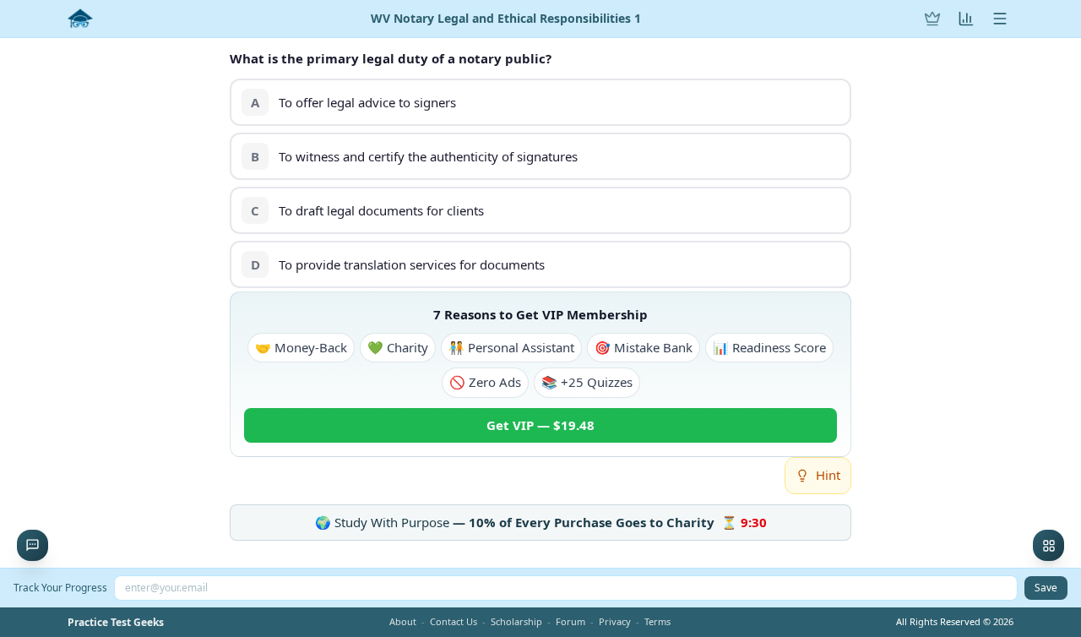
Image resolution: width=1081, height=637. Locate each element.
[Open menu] (999, 18)
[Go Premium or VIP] (932, 18)
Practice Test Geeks (116, 622)
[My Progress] (966, 18)
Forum (570, 621)
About (402, 621)
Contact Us (453, 621)
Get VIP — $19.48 (540, 424)
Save (1046, 587)
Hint (828, 474)
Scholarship (516, 621)
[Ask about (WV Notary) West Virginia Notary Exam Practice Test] (32, 545)
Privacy (615, 621)
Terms (657, 621)
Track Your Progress (60, 587)
